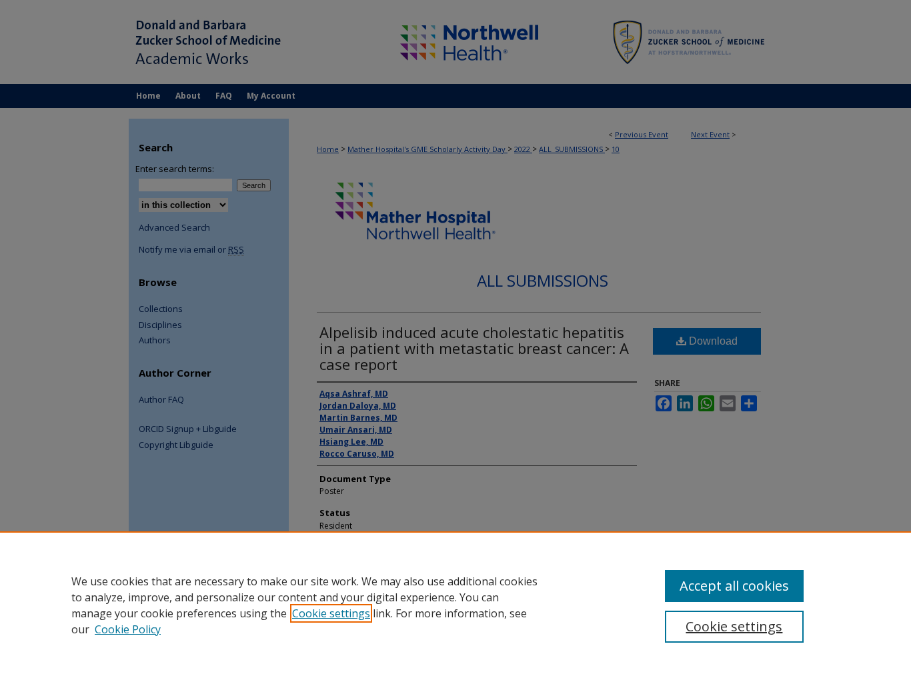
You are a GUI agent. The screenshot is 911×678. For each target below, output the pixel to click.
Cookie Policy (128, 629)
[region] (455, 604)
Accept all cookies (734, 586)
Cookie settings (331, 613)
